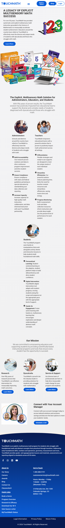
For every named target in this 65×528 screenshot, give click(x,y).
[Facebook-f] (3, 460)
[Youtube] (16, 460)
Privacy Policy (36, 519)
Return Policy (51, 519)
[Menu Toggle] (28, 4)
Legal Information (20, 519)
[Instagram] (7, 460)
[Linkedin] (12, 460)
